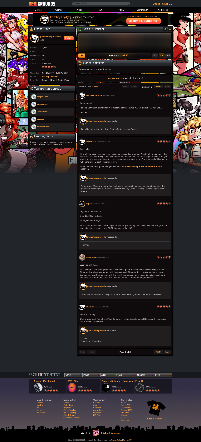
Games (59, 10)
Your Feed (163, 10)
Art (100, 10)
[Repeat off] (155, 55)
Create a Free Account (138, 16)
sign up (120, 78)
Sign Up (167, 3)
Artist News (98, 410)
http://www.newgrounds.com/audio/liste (142, 166)
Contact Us (126, 408)
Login (156, 3)
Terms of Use (128, 440)
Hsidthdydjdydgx (60, 17)
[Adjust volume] (168, 55)
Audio (79, 10)
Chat (95, 405)
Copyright (125, 420)
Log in (110, 78)
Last (167, 87)
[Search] (128, 4)
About (123, 403)
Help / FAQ (126, 405)
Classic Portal (69, 415)
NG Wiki (96, 415)
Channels (141, 374)
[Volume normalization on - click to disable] (162, 55)
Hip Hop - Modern (50, 77)
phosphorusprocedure (97, 121)
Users (157, 374)
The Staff (125, 413)
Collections (68, 405)
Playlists (67, 408)
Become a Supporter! (143, 20)
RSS (123, 418)
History (124, 415)
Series (66, 403)
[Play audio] (81, 55)
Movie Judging (69, 413)
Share (165, 29)
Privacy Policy (116, 440)
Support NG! (126, 410)
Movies (38, 10)
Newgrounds (42, 4)
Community (142, 10)
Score (95, 87)
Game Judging (69, 410)
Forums (96, 403)
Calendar (97, 408)
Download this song (170, 29)
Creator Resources (71, 418)
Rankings (97, 413)
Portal (121, 10)
